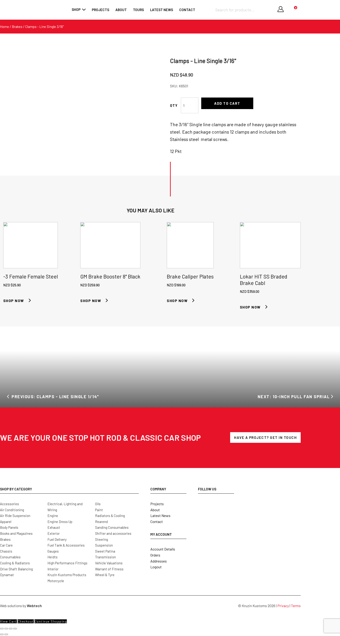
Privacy (283, 605)
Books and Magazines (16, 533)
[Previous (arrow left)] (2, 634)
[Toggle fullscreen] (6, 628)
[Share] (10, 628)
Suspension (104, 545)
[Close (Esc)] (15, 628)
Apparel (5, 522)
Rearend (101, 522)
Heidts (52, 557)
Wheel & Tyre (104, 575)
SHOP (76, 9)
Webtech (34, 605)
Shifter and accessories (113, 533)
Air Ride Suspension (15, 516)
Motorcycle (55, 581)
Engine (52, 516)
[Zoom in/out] (2, 628)
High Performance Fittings (67, 563)
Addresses (158, 561)
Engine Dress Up (59, 522)
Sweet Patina (105, 551)
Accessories (9, 504)
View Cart (8, 621)
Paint (99, 510)
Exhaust (53, 527)
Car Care (6, 545)
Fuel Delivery (57, 539)
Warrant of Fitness (109, 569)
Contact (187, 10)
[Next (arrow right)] (6, 634)
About (121, 10)
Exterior (53, 533)
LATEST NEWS (161, 10)
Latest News (160, 515)
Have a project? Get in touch (265, 437)
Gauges (53, 551)
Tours (138, 10)
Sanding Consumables (112, 527)
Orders (155, 555)
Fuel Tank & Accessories (66, 545)
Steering (101, 539)
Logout (156, 567)
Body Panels (9, 527)
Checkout (26, 621)
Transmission (105, 557)
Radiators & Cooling (110, 516)
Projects (100, 10)
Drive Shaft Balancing (16, 569)
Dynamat (7, 575)
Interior (53, 569)
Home (4, 26)
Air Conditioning (12, 510)
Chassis (6, 551)
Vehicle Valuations (109, 563)
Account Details (162, 549)
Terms (296, 605)
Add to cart (227, 103)
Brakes (17, 26)
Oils (98, 504)
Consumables (10, 557)
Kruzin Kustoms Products (66, 575)
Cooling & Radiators (15, 563)
